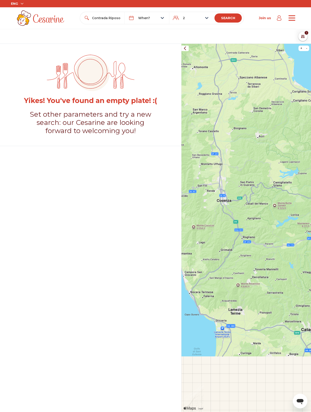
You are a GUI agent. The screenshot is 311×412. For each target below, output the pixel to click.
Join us (265, 18)
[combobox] (106, 18)
